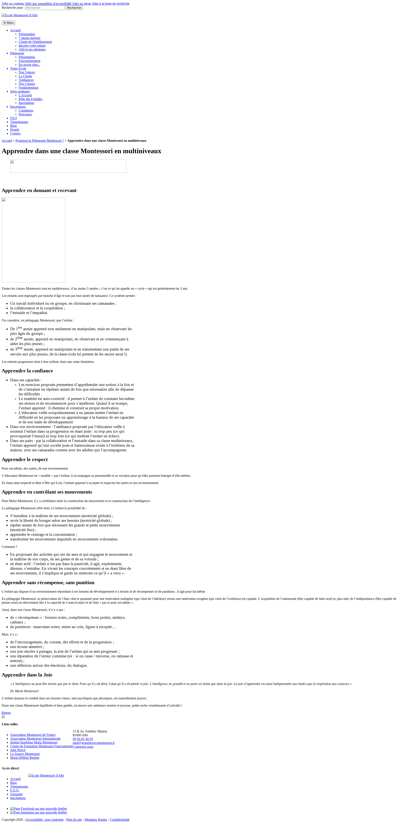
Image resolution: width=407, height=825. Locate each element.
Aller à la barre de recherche (111, 3)
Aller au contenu (13, 3)
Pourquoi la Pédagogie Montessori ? (39, 140)
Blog (13, 126)
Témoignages (19, 122)
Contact (15, 133)
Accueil (15, 30)
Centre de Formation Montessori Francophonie (41, 746)
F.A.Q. (15, 790)
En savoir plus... (29, 64)
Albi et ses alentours (32, 49)
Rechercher (74, 7)
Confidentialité (120, 819)
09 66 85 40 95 (83, 739)
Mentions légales (96, 819)
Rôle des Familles (30, 99)
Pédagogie (17, 53)
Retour (6, 712)
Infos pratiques (20, 91)
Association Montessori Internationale (35, 738)
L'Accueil (25, 95)
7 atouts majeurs (29, 38)
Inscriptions (26, 103)
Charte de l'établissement (35, 41)
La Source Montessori (25, 754)
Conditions (26, 110)
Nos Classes (27, 84)
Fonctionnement (29, 61)
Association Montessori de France (33, 735)
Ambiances (26, 80)
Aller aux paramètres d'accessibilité (48, 3)
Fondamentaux (29, 87)
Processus (25, 114)
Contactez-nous (83, 746)
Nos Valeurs (27, 72)
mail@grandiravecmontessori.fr (94, 743)
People (14, 129)
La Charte (25, 76)
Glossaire (16, 794)
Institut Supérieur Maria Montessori (33, 742)
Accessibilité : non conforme (44, 819)
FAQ (13, 118)
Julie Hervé (17, 750)
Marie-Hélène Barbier (24, 757)
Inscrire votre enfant (32, 45)
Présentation (27, 34)
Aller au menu (81, 3)
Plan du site (74, 819)
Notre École (18, 68)
